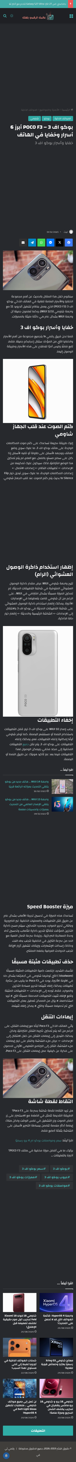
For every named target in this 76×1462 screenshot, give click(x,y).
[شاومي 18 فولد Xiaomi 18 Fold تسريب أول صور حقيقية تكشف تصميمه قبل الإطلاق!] (19, 1302)
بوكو (46, 118)
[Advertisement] (38, 65)
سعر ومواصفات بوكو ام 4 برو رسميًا (38, 1140)
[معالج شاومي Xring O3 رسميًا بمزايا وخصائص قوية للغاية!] (56, 1347)
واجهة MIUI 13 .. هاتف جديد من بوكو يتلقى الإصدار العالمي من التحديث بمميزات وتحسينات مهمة (27, 804)
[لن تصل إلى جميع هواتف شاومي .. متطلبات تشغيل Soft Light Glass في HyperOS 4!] (19, 1388)
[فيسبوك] (69, 242)
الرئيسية (66, 110)
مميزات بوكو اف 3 (22, 1177)
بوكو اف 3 (60, 1169)
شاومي (34, 118)
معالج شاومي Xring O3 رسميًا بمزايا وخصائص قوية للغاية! (57, 1364)
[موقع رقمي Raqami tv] (38, 16)
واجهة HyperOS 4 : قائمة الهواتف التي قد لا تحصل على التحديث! (58, 1319)
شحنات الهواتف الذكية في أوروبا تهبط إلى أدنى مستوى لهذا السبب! (20, 1364)
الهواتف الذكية (29, 110)
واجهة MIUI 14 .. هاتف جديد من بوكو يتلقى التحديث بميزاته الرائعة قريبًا (27, 784)
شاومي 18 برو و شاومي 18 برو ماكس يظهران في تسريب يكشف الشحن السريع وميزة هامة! (56, 1407)
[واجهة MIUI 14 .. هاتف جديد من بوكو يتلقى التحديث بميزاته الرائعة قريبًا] (62, 786)
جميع (26, 744)
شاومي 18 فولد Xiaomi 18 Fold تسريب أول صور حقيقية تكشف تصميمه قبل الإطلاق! (19, 1321)
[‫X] (60, 242)
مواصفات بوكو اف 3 (53, 1186)
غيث (66, 232)
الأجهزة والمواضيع (49, 110)
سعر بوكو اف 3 (32, 1169)
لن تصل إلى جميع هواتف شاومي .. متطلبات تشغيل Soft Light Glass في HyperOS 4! (20, 1407)
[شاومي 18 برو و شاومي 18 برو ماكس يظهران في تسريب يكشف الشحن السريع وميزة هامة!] (56, 1388)
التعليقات (38, 1431)
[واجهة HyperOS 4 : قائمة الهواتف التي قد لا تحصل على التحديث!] (56, 1302)
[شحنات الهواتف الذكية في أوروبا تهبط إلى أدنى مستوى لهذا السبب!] (19, 1347)
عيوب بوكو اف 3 (55, 1177)
